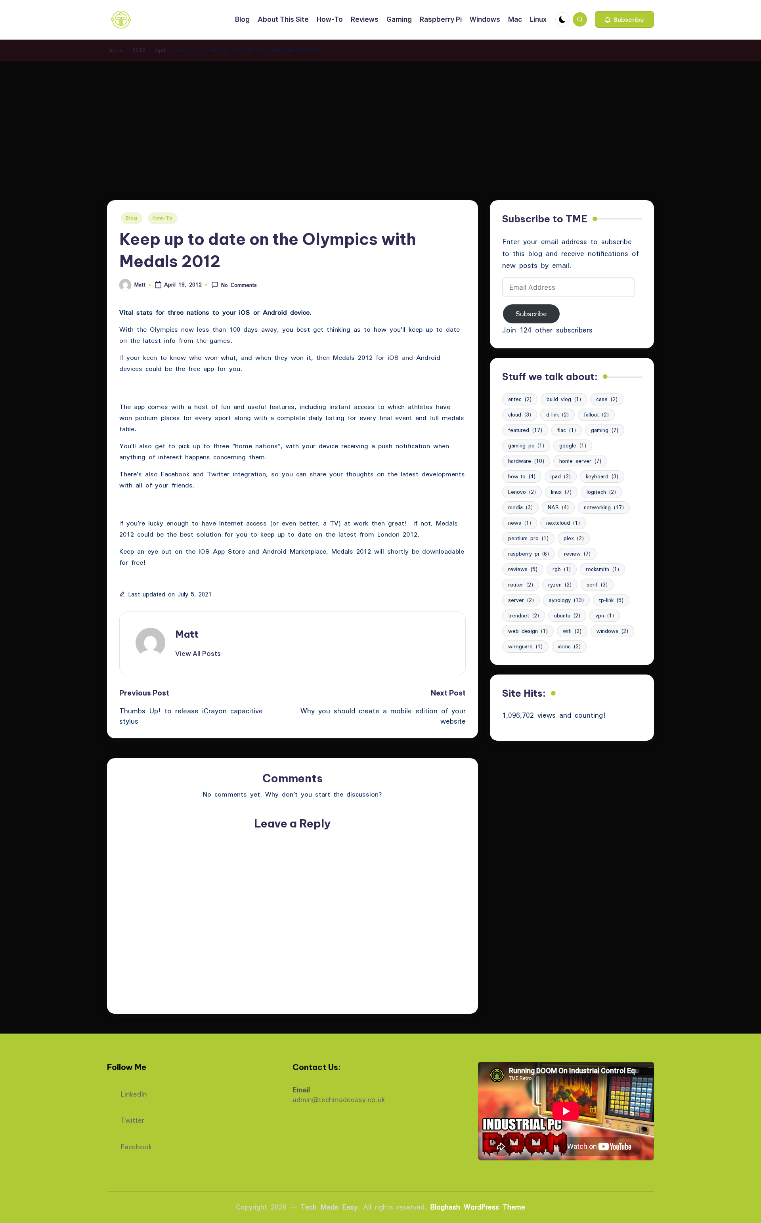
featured (525, 430)
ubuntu (567, 615)
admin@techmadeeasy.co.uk (339, 1099)
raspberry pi (528, 553)
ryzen (560, 584)
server (521, 600)
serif (597, 584)
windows (612, 630)
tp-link (611, 600)
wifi (572, 630)
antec (520, 399)
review (577, 553)
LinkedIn (133, 1093)
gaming (604, 430)
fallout (596, 414)
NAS (558, 507)
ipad (561, 476)
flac (566, 430)
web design (528, 630)
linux (561, 491)
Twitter (132, 1119)
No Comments (239, 285)
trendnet (523, 615)
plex (574, 538)
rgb (562, 569)
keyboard (602, 476)
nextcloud (563, 522)
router (520, 584)
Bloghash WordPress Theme (477, 1207)
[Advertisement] (380, 120)
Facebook (136, 1146)
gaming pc (526, 445)
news (519, 522)
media (520, 507)
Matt (187, 634)
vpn (604, 615)
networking (604, 507)
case (607, 399)
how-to (521, 476)
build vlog (564, 399)
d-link (557, 414)
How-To (163, 218)
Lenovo (522, 491)
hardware (526, 460)
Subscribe (531, 314)
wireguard (525, 646)
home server (580, 460)
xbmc (569, 646)
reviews (522, 569)
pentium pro (528, 538)
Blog (132, 218)
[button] (624, 19)
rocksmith (602, 569)
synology (566, 600)
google (572, 445)
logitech (601, 491)
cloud (519, 414)
